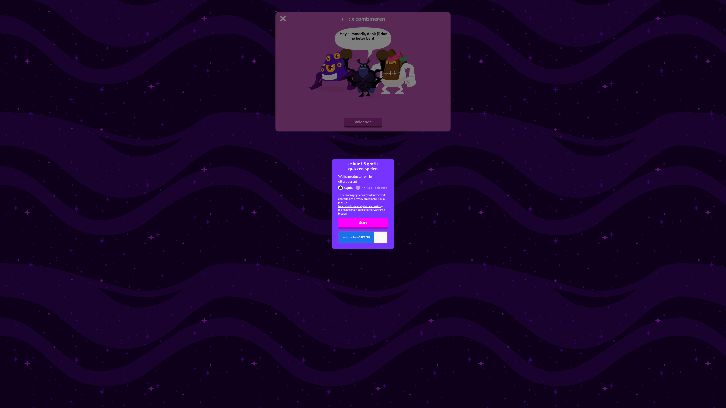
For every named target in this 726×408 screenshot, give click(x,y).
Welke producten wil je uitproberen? (355, 179)
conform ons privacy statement (357, 198)
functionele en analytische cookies (359, 206)
